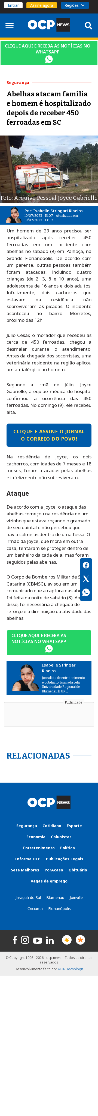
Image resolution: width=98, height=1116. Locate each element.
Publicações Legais (64, 858)
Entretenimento (39, 847)
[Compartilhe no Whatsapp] (86, 593)
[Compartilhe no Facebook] (86, 566)
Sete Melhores (25, 869)
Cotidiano (51, 825)
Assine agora (41, 5)
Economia (35, 836)
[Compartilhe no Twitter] (86, 579)
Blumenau (55, 897)
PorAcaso (54, 869)
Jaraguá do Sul (28, 897)
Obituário (78, 869)
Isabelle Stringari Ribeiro (58, 210)
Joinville (76, 897)
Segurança (26, 825)
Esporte (74, 825)
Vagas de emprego (49, 881)
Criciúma (35, 908)
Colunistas (61, 836)
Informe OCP (28, 858)
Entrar (13, 5)
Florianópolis (59, 908)
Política (67, 847)
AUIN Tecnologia (71, 969)
